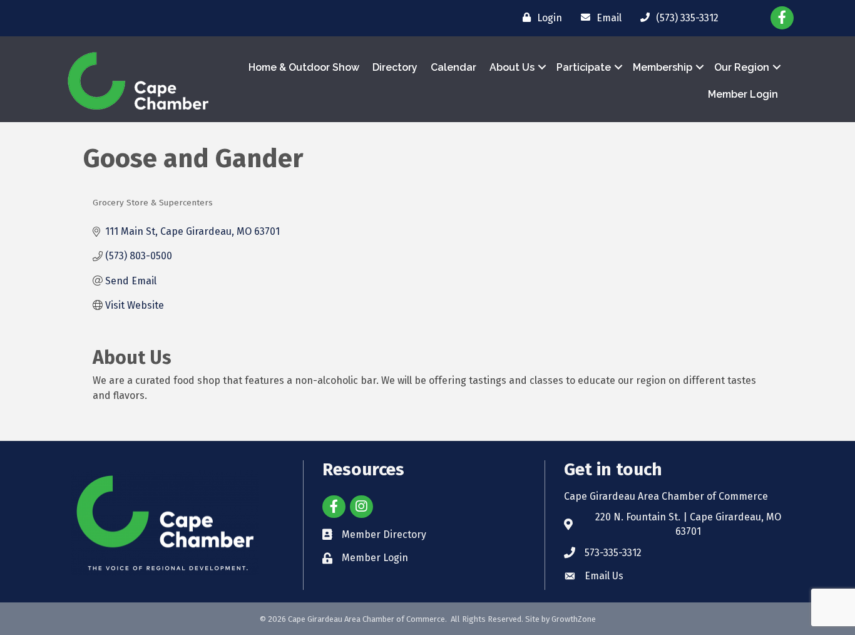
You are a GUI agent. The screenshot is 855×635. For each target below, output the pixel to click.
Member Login (743, 94)
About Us (512, 67)
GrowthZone (573, 619)
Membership (662, 67)
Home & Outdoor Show (303, 67)
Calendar (453, 67)
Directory (394, 67)
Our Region (741, 67)
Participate (583, 67)
